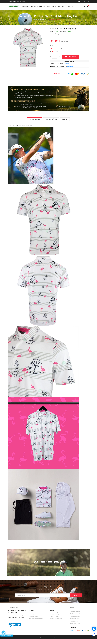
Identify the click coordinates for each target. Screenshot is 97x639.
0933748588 (22, 1)
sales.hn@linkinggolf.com (37, 618)
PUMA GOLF (11, 125)
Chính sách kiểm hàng (75, 616)
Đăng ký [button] (72, 607)
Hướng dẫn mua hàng (75, 623)
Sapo (59, 637)
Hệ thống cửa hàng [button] (13, 607)
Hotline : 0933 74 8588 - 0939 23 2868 (48, 562)
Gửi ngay (76, 595)
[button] (38, 607)
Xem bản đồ (66, 63)
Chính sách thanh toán (75, 611)
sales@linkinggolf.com (57, 618)
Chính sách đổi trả (74, 621)
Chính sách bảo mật (74, 618)
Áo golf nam (18, 125)
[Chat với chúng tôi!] (94, 629)
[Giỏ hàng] (88, 6)
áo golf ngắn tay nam (27, 125)
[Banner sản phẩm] (48, 98)
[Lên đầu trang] (94, 623)
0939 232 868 (56, 616)
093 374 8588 (35, 616)
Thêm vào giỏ (72, 56)
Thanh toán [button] (73, 627)
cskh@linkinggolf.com (13, 1)
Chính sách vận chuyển (75, 613)
